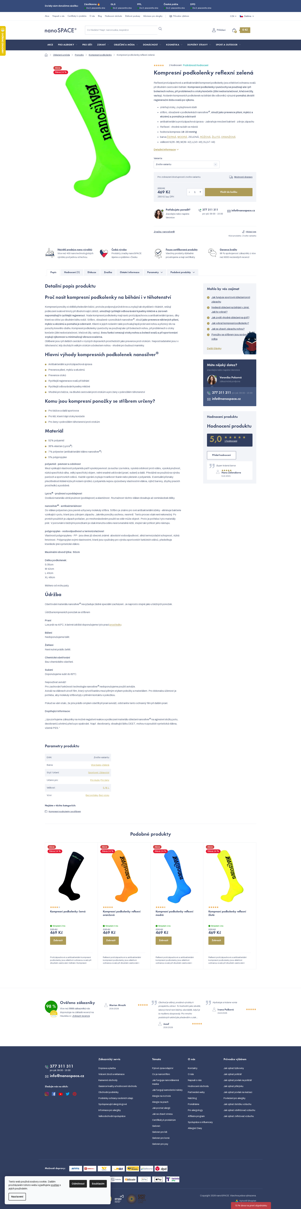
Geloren (156, 1126)
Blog (100, 16)
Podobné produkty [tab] (180, 272)
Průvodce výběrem (181, 16)
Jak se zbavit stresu (162, 1114)
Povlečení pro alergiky (234, 1098)
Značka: (164, 232)
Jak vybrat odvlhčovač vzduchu (239, 1110)
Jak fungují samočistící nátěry (167, 1090)
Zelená (105, 765)
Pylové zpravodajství (162, 1068)
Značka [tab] (108, 272)
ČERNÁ (171, 137)
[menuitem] (50, 45)
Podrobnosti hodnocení (195, 65)
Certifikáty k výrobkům (77, 16)
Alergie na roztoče (161, 1096)
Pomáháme (193, 1104)
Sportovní (93, 772)
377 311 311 (210, 210)
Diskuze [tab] (92, 272)
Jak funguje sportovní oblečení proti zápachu (230, 299)
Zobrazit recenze (81, 1016)
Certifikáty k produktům (164, 1120)
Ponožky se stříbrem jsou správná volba (229, 336)
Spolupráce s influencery (200, 1122)
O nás (92, 16)
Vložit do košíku (228, 192)
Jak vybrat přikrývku (233, 1086)
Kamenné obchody (107, 1080)
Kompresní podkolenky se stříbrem (65, 811)
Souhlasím (98, 1183)
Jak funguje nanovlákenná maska (165, 1082)
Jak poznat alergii (161, 1108)
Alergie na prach (160, 1102)
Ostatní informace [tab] (129, 272)
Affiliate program (196, 1116)
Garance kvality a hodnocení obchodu (117, 1086)
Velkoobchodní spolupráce (111, 1116)
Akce (47, 16)
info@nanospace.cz (243, 210)
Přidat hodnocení (221, 455)
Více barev (96, 765)
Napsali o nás (58, 16)
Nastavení (17, 1196)
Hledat (160, 29)
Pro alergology (195, 1110)
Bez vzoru (104, 795)
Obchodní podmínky (108, 1092)
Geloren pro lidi (159, 1132)
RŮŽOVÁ (205, 137)
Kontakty (192, 1068)
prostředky (115, 624)
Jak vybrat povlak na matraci (238, 1092)
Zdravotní (104, 772)
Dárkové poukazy (132, 16)
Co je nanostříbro (161, 1074)
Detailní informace (165, 149)
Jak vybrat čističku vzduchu (237, 1104)
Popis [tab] (53, 272)
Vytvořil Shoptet (247, 1201)
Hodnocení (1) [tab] (72, 272)
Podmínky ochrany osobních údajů (115, 1098)
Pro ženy (104, 780)
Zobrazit (58, 940)
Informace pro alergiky (152, 16)
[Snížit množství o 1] (189, 192)
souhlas (55, 1185)
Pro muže (95, 780)
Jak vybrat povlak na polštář (238, 1080)
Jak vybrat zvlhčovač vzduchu (239, 1116)
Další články (214, 348)
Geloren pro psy (160, 1144)
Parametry (153, 272)
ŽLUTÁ (216, 137)
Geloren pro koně (161, 1138)
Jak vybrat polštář (233, 1074)
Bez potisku (92, 795)
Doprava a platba (107, 1068)
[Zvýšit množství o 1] (200, 192)
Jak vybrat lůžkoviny (234, 1068)
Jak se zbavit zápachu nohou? (228, 329)
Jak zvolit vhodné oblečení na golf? (230, 317)
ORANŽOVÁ (228, 137)
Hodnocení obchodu (113, 16)
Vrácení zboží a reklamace (111, 1074)
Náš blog (192, 1098)
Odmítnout (78, 1183)
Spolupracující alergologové (112, 1104)
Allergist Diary (195, 1128)
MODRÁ (182, 137)
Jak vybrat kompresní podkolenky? (230, 323)
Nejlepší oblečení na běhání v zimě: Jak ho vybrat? (230, 309)
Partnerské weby (196, 1092)
